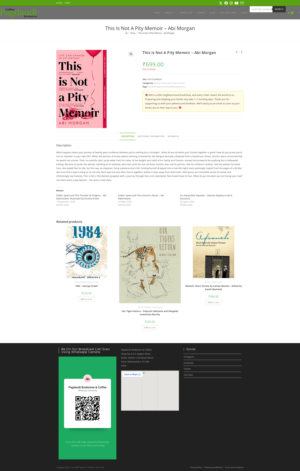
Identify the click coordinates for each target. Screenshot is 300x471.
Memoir (181, 86)
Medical (173, 86)
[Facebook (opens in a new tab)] (226, 3)
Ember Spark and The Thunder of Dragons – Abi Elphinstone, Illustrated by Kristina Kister (81, 197)
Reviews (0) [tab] (173, 136)
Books (157, 83)
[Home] (126, 33)
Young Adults (156, 307)
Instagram (189, 356)
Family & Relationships (158, 86)
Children (147, 307)
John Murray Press (176, 83)
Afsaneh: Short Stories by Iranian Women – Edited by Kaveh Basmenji (213, 287)
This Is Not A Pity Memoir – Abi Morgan (156, 33)
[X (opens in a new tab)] (220, 3)
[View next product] (241, 52)
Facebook (188, 362)
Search (279, 9)
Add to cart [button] (86, 299)
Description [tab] (127, 136)
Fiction (164, 83)
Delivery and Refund (213, 467)
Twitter (187, 368)
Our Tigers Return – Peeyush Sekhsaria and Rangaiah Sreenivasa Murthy (150, 313)
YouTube (188, 374)
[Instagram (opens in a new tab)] (231, 3)
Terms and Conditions (234, 467)
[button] (130, 53)
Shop (67, 3)
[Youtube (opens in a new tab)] (236, 3)
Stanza (219, 282)
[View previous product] (237, 52)
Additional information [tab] (151, 136)
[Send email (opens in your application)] (241, 3)
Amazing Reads (80, 282)
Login (59, 3)
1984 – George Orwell (86, 285)
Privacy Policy (196, 467)
